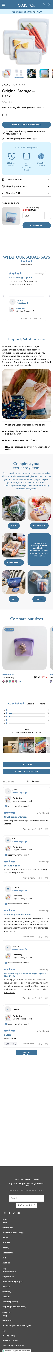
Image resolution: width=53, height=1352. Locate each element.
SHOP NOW (36, 12)
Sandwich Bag (8, 677)
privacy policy (8, 1335)
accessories (7, 1253)
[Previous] (3, 296)
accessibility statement (13, 1345)
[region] (26, 745)
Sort (29, 781)
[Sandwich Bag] (24, 648)
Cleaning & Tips (14, 193)
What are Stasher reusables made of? (25, 425)
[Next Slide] (48, 745)
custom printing (10, 1301)
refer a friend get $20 (12, 1281)
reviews (6, 1286)
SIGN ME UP (27, 1205)
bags (4, 1222)
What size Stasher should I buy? (22, 346)
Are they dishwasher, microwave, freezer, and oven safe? (27, 432)
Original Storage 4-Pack (27, 311)
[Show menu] (3, 5)
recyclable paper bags (12, 1232)
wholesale (7, 1320)
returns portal (9, 1271)
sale (4, 1258)
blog (4, 1315)
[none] (3, 681)
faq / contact (8, 1276)
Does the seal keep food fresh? (21, 440)
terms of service (9, 1340)
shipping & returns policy (14, 1306)
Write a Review (33, 772)
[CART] (49, 5)
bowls (5, 1237)
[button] (26, 84)
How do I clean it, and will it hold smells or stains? (27, 448)
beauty (5, 1248)
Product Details (14, 179)
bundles (6, 1243)
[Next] (50, 296)
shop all (6, 1263)
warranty (6, 1291)
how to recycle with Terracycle (16, 1325)
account (6, 1296)
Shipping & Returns (16, 186)
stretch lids (7, 1227)
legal (4, 1330)
